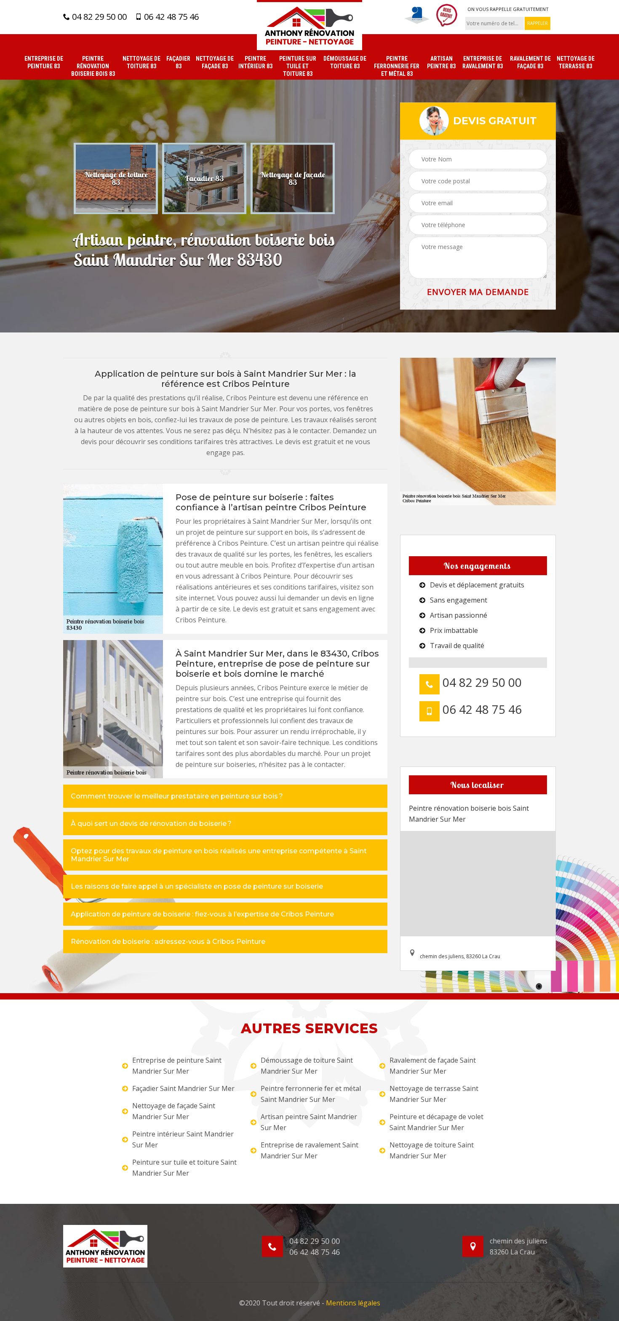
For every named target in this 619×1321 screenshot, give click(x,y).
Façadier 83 (178, 62)
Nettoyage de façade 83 (215, 62)
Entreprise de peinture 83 (43, 62)
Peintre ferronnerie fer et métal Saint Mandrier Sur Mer (311, 1094)
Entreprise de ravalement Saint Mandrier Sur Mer (309, 1150)
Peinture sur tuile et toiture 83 (297, 66)
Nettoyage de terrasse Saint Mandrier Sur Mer (434, 1094)
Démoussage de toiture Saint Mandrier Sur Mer (307, 1066)
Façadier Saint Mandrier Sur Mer (183, 1088)
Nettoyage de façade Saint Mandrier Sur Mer (173, 1111)
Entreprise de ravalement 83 (482, 62)
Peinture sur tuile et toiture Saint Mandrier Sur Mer (184, 1168)
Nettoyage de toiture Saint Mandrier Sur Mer (432, 1150)
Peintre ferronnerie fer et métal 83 (396, 66)
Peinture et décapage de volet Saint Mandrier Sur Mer (436, 1122)
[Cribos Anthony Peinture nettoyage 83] (309, 25)
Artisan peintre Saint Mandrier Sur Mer (309, 1122)
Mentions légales (353, 1303)
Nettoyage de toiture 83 (141, 62)
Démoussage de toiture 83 (344, 62)
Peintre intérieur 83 (255, 62)
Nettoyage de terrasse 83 (576, 62)
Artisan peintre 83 (441, 62)
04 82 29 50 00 (98, 16)
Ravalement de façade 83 (530, 62)
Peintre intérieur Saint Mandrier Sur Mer (183, 1139)
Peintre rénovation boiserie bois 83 (93, 66)
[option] (116, 178)
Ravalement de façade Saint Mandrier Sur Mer (433, 1066)
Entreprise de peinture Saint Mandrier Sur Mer (176, 1066)
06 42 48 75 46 (170, 16)
